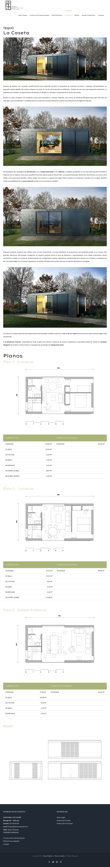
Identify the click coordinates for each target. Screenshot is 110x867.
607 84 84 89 (14, 823)
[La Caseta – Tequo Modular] (55, 107)
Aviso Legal (61, 817)
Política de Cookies (64, 820)
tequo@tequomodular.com (18, 826)
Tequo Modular (13, 830)
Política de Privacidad (65, 823)
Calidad (6, 844)
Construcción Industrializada (14, 838)
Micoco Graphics (60, 856)
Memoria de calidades (11, 841)
